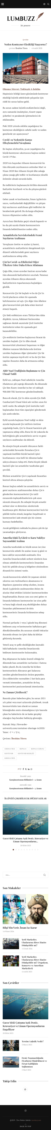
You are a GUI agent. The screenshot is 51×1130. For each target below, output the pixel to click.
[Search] (48, 4)
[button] (5, 827)
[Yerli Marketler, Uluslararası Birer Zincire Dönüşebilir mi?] (11, 943)
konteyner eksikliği (26, 753)
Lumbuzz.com (36, 1120)
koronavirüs (9, 758)
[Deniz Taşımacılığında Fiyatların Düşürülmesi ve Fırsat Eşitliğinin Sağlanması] (11, 1062)
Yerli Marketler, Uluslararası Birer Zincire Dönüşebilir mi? (34, 942)
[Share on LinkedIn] (29, 769)
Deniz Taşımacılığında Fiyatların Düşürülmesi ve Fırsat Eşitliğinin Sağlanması (34, 1062)
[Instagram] (44, 4)
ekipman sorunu (37, 749)
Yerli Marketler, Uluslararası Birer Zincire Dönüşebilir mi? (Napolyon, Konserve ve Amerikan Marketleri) (35, 962)
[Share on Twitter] (26, 769)
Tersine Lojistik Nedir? (33, 1041)
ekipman (23, 749)
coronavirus (9, 749)
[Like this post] (20, 769)
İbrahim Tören (21, 48)
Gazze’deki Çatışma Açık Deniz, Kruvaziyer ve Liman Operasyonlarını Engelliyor (24, 1026)
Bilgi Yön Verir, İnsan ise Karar (20, 927)
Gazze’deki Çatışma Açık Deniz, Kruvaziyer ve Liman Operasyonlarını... (25, 840)
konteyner (8, 753)
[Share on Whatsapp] (31, 769)
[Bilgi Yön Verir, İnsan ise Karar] (25, 909)
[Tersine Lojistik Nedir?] (11, 1045)
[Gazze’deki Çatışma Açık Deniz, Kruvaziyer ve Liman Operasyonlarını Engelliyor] (25, 819)
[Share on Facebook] (23, 769)
